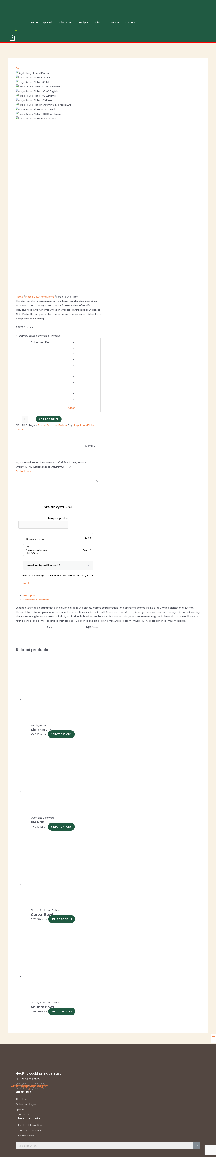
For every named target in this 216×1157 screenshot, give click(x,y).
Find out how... (24, 471)
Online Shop (65, 22)
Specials (48, 22)
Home (34, 22)
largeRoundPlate (84, 425)
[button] (65, 22)
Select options (61, 734)
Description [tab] (29, 595)
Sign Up (26, 583)
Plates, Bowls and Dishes (39, 296)
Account (130, 22)
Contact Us (113, 22)
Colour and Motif (41, 342)
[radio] (86, 342)
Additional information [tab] (36, 599)
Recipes (84, 22)
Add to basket (48, 419)
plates (20, 429)
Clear (71, 408)
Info (97, 22)
